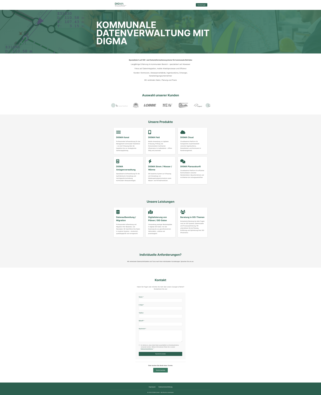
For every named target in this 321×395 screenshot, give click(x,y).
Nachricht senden (160, 354)
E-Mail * (141, 305)
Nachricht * (142, 328)
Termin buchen (160, 370)
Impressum (152, 387)
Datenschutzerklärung (147, 349)
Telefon (141, 313)
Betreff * (141, 321)
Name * (141, 297)
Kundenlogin (202, 5)
